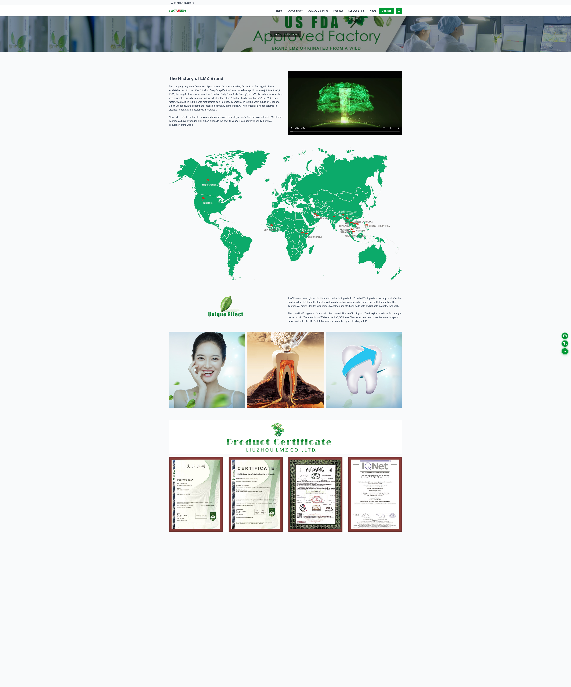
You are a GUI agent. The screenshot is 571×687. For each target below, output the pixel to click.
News (373, 10)
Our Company (295, 10)
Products (338, 10)
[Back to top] (565, 351)
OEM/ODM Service (318, 10)
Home (279, 10)
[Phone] (565, 343)
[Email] (565, 336)
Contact (386, 10)
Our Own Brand (356, 10)
